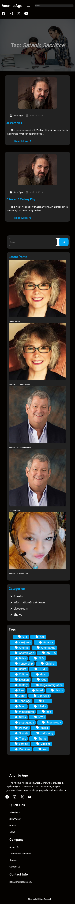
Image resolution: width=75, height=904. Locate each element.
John (22, 695)
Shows (17, 614)
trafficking (47, 733)
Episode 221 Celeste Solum (19, 384)
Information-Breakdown (29, 602)
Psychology (54, 722)
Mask (22, 706)
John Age (25, 701)
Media (42, 706)
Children (50, 663)
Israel (39, 690)
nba (48, 712)
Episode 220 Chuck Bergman (20, 447)
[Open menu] (29, 6)
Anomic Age (12, 5)
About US (13, 847)
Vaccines (24, 749)
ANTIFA (51, 653)
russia (44, 727)
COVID (43, 669)
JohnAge (43, 695)
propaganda (26, 722)
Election (24, 679)
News (22, 717)
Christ (22, 669)
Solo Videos (15, 819)
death (43, 674)
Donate (13, 860)
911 (24, 637)
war (45, 749)
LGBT (46, 701)
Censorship (26, 663)
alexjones (25, 642)
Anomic (23, 647)
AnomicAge (48, 647)
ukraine (23, 743)
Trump (43, 738)
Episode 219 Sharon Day (18, 573)
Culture (23, 674)
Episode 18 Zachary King (21, 199)
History (23, 685)
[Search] (64, 242)
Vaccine (45, 743)
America (48, 642)
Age (42, 637)
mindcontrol (26, 712)
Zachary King (14, 122)
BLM (41, 658)
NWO (41, 717)
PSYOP (23, 727)
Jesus (59, 690)
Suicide (23, 733)
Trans (22, 738)
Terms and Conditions (20, 853)
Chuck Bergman (15, 510)
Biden (22, 658)
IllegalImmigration (51, 685)
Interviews (14, 812)
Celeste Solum (14, 321)
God (43, 679)
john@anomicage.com (20, 882)
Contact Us (14, 866)
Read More (21, 141)
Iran (21, 690)
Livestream (20, 608)
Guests (18, 596)
